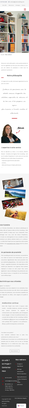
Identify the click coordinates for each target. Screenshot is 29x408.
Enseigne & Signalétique (20, 365)
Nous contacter (14, 351)
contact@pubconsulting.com (17, 2)
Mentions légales (22, 398)
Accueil (2, 54)
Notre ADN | (5, 5)
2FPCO (11, 319)
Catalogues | (19, 5)
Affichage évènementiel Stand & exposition (21, 371)
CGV (16, 398)
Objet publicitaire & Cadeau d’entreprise (22, 378)
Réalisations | (12, 5)
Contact (23, 5)
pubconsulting (5, 401)
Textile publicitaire (20, 383)
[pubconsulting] (4, 11)
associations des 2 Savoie (13, 243)
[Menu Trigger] (25, 9)
